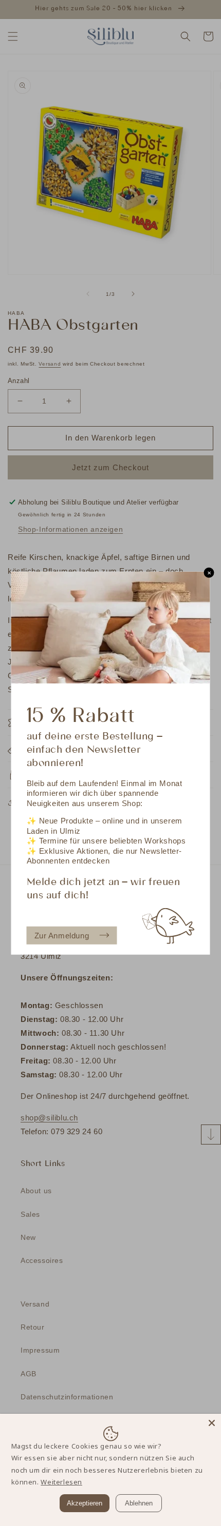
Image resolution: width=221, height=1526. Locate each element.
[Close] (212, 1423)
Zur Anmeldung (61, 935)
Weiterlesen (61, 1482)
